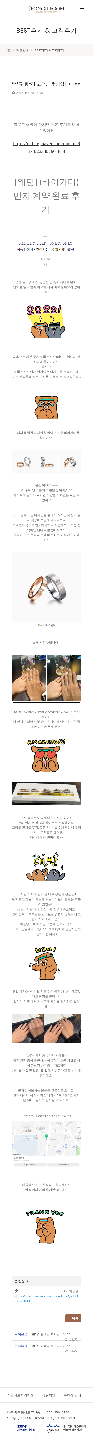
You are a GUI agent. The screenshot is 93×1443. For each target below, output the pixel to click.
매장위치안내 (49, 1395)
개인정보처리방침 (20, 1395)
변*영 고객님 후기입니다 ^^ (51, 1334)
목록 (75, 1318)
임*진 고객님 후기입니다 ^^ (51, 1346)
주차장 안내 (72, 1395)
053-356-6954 (58, 1412)
